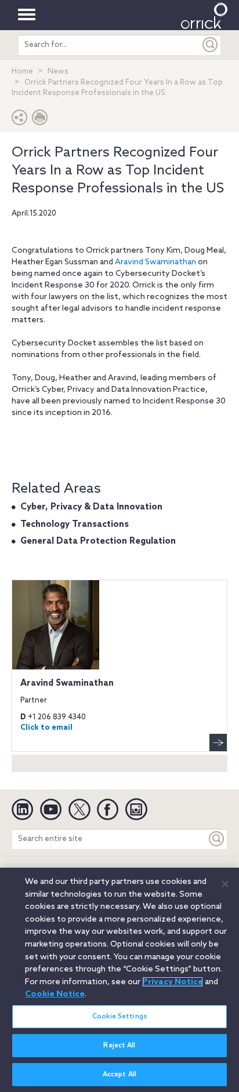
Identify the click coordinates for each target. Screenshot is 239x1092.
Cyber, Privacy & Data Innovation (91, 507)
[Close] (225, 884)
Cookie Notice (55, 994)
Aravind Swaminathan (155, 262)
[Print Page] (40, 120)
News (58, 71)
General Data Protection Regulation (98, 541)
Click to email (46, 727)
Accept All (119, 1075)
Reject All (119, 1046)
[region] (119, 980)
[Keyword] (217, 839)
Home (22, 71)
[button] (20, 120)
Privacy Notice (172, 982)
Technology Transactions (74, 524)
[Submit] (210, 45)
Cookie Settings (119, 1017)
